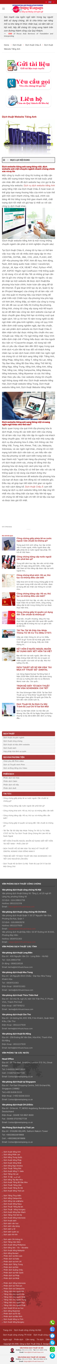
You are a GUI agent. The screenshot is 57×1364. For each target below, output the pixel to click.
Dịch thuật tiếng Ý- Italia (13, 1171)
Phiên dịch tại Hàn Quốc (13, 1273)
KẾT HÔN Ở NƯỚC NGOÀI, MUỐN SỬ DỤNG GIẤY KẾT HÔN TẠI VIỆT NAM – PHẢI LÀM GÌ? (34, 651)
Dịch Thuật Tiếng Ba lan (13, 1207)
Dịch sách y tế (9, 1229)
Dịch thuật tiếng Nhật (12, 1163)
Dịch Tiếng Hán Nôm (12, 1242)
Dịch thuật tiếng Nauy (13, 1204)
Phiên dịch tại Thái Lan (13, 1286)
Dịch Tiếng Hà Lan (11, 1174)
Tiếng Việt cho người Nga (14, 1302)
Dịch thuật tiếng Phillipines (15, 1245)
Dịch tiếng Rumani (11, 1253)
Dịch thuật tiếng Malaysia (14, 1250)
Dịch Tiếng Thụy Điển (12, 1195)
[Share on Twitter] (27, 532)
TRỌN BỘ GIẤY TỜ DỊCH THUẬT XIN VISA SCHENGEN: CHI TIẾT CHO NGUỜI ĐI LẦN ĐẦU (33, 688)
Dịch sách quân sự (11, 1232)
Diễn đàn (49, 1339)
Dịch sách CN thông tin (13, 1239)
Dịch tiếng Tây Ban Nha (13, 1180)
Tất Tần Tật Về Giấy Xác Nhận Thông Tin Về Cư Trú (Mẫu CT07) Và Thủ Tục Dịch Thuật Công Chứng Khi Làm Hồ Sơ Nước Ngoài (27, 833)
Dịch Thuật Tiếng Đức (12, 1168)
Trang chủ (7, 1330)
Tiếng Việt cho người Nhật (14, 1297)
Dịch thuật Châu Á (33, 45)
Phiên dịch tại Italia (11, 1259)
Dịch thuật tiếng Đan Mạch (15, 1212)
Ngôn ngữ (7, 1339)
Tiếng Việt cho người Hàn (14, 1294)
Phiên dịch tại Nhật (11, 1278)
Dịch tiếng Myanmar (12, 1311)
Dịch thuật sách (9, 748)
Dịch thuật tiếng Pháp (12, 1160)
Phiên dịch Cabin (10, 781)
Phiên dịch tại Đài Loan (13, 1256)
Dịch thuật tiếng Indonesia (14, 1218)
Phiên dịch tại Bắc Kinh (13, 1316)
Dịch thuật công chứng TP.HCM (17, 1335)
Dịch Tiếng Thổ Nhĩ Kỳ (13, 1215)
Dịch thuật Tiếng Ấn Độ (13, 1188)
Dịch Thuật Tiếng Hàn (12, 1185)
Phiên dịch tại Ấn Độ (12, 1313)
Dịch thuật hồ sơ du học (13, 1308)
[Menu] (3, 8)
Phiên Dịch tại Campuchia (14, 1288)
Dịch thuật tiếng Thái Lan (14, 1191)
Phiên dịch (18, 1339)
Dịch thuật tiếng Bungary (14, 1322)
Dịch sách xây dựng (12, 1226)
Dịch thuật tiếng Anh (12, 1152)
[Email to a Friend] (30, 532)
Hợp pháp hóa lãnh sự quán (14, 751)
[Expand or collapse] (8, 160)
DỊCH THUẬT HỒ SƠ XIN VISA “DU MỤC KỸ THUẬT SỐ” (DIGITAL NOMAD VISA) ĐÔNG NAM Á (34, 669)
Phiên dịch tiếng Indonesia (14, 1283)
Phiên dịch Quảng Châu (13, 1270)
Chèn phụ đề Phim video (13, 761)
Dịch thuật (17, 45)
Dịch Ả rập (9, 1177)
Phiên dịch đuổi (9, 788)
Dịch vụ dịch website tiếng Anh (39, 185)
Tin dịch (40, 1339)
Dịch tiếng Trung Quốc (13, 1157)
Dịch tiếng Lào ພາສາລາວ (13, 1201)
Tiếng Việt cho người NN (14, 1291)
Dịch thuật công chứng (12, 741)
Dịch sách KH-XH (10, 1234)
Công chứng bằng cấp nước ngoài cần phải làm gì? (34, 557)
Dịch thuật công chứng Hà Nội (27, 1330)
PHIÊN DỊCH (8, 774)
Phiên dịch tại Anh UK (12, 1261)
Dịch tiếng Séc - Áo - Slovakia (16, 1248)
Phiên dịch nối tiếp (11, 785)
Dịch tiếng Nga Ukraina (13, 1166)
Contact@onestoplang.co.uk (20, 1076)
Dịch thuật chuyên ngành (13, 737)
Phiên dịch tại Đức (11, 1267)
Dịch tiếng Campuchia (12, 1198)
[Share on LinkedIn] (36, 532)
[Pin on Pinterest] (33, 532)
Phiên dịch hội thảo (11, 778)
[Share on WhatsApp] (21, 532)
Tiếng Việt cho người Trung (15, 1300)
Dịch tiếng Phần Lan (12, 1154)
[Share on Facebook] (24, 532)
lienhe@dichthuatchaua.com (20, 967)
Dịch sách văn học (11, 1223)
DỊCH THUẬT (9, 733)
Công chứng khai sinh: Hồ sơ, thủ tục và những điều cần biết (34, 576)
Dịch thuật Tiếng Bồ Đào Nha (15, 1182)
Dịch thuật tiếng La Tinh (13, 1319)
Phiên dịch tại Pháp (11, 1275)
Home (7, 45)
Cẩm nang (29, 1339)
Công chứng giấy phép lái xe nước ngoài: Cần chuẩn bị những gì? (34, 539)
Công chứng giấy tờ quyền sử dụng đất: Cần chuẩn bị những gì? (35, 613)
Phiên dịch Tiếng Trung (13, 1264)
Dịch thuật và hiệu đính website (16, 744)
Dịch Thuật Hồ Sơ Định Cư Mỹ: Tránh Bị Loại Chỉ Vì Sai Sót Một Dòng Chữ (33, 706)
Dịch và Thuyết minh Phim (14, 764)
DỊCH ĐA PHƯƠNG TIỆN (13, 757)
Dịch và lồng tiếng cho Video (15, 768)
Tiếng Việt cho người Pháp (14, 1305)
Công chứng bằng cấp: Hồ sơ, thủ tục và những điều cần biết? (34, 594)
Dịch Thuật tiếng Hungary (14, 1209)
